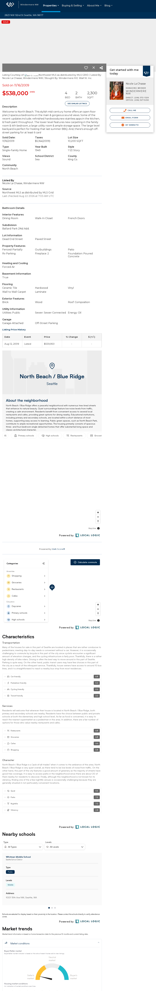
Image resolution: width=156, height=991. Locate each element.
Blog (109, 8)
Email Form (131, 118)
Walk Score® (58, 549)
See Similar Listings (77, 103)
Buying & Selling (73, 8)
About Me (95, 8)
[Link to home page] (10, 6)
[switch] (86, 68)
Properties (51, 8)
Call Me (131, 110)
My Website (132, 125)
